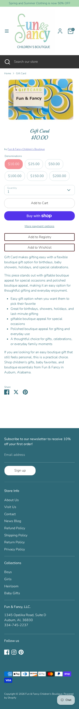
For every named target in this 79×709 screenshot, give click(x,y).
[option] (39, 100)
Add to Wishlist (39, 247)
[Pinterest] (21, 652)
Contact (10, 514)
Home (7, 73)
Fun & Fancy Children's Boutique (26, 149)
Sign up (20, 470)
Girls (8, 579)
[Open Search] (7, 61)
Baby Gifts (12, 593)
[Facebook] (6, 652)
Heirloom (11, 586)
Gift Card (21, 73)
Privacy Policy (14, 549)
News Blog (12, 521)
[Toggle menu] (5, 31)
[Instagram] (13, 652)
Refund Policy (14, 528)
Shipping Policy (15, 535)
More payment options (39, 226)
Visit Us (10, 507)
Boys (8, 572)
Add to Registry (39, 237)
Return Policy (14, 542)
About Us (11, 500)
